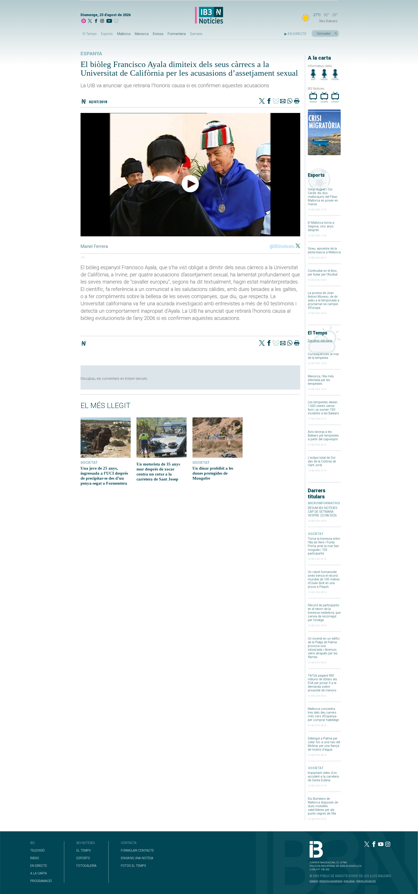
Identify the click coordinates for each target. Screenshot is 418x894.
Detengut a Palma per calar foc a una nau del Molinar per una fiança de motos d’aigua (324, 744)
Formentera (177, 34)
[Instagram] (102, 21)
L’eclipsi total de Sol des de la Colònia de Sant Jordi (322, 461)
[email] (283, 101)
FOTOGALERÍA (86, 866)
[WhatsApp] (290, 101)
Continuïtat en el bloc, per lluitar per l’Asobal (322, 272)
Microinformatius (324, 503)
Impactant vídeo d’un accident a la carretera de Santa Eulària (323, 776)
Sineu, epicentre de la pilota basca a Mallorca (324, 250)
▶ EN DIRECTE (295, 34)
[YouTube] (109, 21)
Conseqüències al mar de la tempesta (323, 356)
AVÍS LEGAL (349, 881)
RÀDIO (34, 858)
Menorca (141, 34)
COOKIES (314, 881)
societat (316, 534)
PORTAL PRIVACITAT (366, 881)
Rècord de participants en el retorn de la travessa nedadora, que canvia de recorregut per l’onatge (324, 612)
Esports (107, 34)
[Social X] (90, 21)
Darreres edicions (320, 341)
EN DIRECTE (38, 866)
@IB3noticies (282, 246)
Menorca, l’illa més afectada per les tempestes (321, 380)
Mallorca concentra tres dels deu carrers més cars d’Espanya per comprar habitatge (323, 714)
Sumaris (196, 34)
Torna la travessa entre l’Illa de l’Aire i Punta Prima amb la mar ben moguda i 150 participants (324, 546)
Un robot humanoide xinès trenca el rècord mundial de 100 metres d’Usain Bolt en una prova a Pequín (324, 579)
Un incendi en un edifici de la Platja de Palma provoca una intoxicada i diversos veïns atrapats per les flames (324, 648)
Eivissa (158, 34)
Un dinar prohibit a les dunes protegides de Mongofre (212, 473)
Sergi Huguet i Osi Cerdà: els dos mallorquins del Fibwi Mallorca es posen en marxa (323, 197)
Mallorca (123, 34)
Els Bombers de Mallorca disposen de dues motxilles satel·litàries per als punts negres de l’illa (323, 806)
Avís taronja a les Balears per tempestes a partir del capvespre (323, 435)
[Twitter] (262, 101)
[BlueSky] (117, 21)
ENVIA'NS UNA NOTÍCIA (137, 858)
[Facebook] (96, 21)
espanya (91, 54)
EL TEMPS (83, 850)
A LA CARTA (38, 873)
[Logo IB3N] (209, 16)
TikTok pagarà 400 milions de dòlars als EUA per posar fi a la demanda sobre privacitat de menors (322, 683)
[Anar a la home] (83, 21)
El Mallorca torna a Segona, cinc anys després (321, 226)
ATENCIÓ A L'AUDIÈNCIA (330, 881)
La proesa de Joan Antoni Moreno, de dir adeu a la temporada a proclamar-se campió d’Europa (323, 300)
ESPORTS (83, 858)
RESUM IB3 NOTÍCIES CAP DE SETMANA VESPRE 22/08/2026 (322, 511)
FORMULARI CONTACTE (137, 850)
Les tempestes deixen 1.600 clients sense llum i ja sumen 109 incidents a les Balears (323, 407)
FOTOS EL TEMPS (133, 866)
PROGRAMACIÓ (41, 881)
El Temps (90, 34)
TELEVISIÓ (37, 850)
